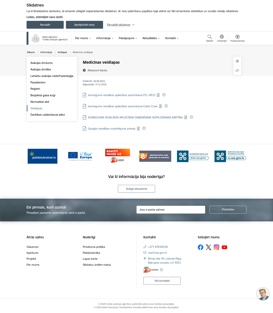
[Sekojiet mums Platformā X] (208, 247)
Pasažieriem (37, 82)
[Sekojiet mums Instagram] (216, 247)
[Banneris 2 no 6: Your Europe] (80, 156)
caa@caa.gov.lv (157, 252)
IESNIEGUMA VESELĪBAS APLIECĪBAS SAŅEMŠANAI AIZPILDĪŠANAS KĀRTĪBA (135, 117)
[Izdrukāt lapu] (237, 61)
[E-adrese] (150, 270)
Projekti (31, 258)
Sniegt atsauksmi (136, 188)
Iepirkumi (32, 253)
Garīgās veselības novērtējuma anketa (111, 128)
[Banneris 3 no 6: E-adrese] (117, 156)
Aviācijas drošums (41, 63)
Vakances (32, 247)
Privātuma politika (94, 247)
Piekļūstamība (91, 253)
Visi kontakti (162, 280)
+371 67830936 (158, 247)
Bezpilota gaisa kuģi (42, 95)
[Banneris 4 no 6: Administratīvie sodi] (155, 156)
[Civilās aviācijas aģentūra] (49, 38)
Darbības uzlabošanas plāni (47, 114)
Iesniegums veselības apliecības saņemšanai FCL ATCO (121, 95)
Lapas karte (90, 258)
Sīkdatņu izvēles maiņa (97, 264)
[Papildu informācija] (163, 94)
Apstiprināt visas (84, 24)
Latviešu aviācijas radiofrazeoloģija (51, 76)
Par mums (33, 264)
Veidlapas (36, 108)
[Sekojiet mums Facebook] (200, 247)
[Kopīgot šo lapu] (237, 70)
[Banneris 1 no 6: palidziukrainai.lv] (42, 156)
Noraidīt (45, 24)
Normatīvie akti (39, 102)
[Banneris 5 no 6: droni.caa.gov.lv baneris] (193, 156)
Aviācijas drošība (40, 69)
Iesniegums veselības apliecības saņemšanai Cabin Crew (122, 106)
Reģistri (35, 88)
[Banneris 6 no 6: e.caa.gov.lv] (230, 156)
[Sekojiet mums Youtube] (224, 247)
